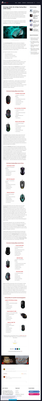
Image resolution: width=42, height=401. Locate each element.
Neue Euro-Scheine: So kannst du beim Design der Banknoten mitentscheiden (35, 39)
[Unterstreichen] (8, 371)
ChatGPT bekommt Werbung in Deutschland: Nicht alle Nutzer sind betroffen (36, 12)
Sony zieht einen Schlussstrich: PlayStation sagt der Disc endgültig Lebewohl (35, 53)
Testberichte (24, 2)
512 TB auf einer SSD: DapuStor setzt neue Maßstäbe (36, 22)
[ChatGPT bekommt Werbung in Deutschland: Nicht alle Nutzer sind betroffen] (31, 11)
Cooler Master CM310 (11, 165)
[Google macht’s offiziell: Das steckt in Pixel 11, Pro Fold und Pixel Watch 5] (31, 24)
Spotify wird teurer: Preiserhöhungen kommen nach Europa (36, 30)
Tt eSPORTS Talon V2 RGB (20, 93)
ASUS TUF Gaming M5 (10, 179)
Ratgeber (19, 2)
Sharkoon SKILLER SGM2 (20, 121)
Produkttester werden (30, 2)
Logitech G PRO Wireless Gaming (11, 300)
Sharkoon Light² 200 (11, 322)
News (16, 2)
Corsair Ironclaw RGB (19, 245)
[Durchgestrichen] (9, 371)
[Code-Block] (12, 371)
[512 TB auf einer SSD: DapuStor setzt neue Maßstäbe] (31, 21)
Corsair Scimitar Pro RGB (11, 311)
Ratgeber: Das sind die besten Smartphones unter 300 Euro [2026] (35, 42)
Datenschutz (17, 392)
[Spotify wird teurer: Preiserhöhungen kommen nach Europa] (31, 29)
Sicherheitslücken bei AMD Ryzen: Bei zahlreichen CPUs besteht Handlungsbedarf (36, 17)
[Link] (13, 371)
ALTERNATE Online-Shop (23, 335)
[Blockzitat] (11, 371)
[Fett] (6, 371)
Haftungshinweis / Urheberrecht (19, 394)
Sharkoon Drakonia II (10, 192)
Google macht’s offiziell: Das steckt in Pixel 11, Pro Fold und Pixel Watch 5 (36, 25)
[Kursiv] (7, 371)
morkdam (13, 39)
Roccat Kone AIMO (19, 271)
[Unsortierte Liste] (10, 371)
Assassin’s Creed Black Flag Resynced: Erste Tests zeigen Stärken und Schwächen (35, 49)
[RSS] (39, 2)
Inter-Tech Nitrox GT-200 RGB (20, 108)
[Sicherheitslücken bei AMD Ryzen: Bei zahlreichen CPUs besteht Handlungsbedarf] (31, 15)
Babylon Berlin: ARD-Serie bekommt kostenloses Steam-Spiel (35, 46)
